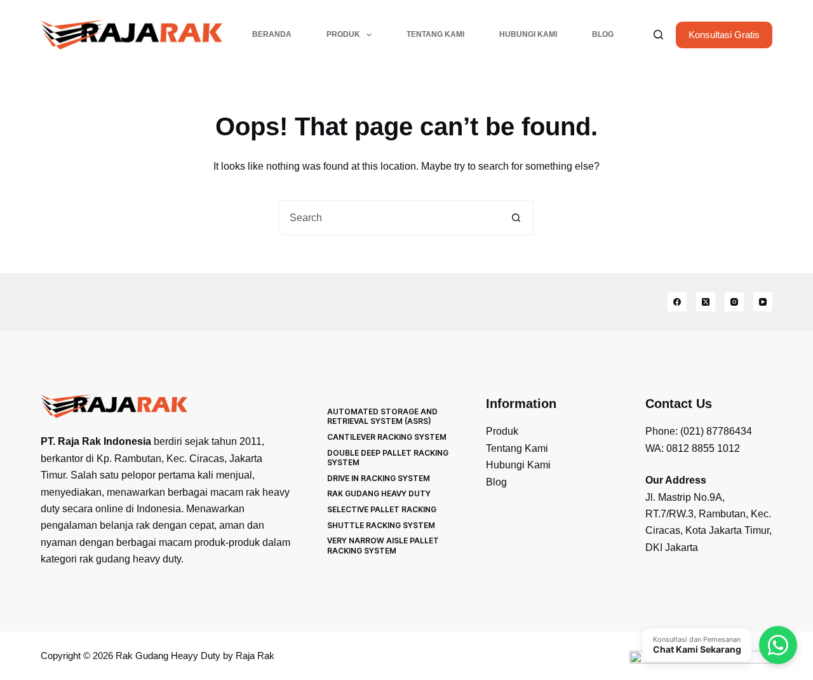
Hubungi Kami (528, 34)
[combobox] (389, 217)
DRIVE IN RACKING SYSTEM (378, 478)
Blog (603, 34)
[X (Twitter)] (705, 301)
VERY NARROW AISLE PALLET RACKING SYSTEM (383, 545)
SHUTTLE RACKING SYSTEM (381, 525)
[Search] (658, 34)
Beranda (272, 34)
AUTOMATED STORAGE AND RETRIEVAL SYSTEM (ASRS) (382, 416)
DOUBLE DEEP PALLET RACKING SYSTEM (387, 458)
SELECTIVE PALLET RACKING (381, 509)
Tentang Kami (435, 34)
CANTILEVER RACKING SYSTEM (387, 437)
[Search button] (516, 218)
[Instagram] (734, 301)
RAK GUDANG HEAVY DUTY (379, 493)
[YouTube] (762, 301)
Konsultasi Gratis (724, 34)
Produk (343, 34)
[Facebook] (677, 301)
